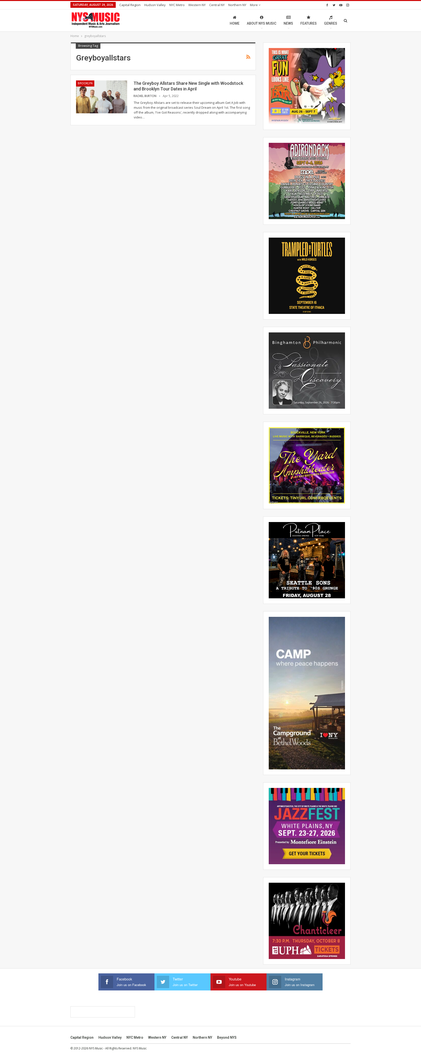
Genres (330, 23)
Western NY (197, 5)
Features (308, 23)
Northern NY (237, 5)
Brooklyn (85, 83)
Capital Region (130, 5)
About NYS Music (261, 23)
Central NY (217, 5)
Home (234, 23)
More (254, 5)
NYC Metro (177, 5)
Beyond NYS (227, 1037)
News (288, 23)
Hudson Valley (155, 5)
